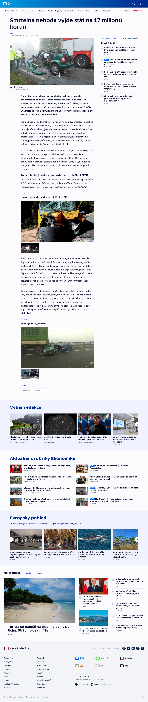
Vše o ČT (7, 687)
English (20, 697)
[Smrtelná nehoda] (52, 61)
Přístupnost (46, 697)
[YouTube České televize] (133, 648)
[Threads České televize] (142, 648)
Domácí (42, 11)
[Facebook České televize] (128, 648)
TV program (8, 658)
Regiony (58, 11)
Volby (33, 11)
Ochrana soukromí (32, 697)
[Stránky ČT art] (100, 665)
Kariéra (40, 676)
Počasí (80, 11)
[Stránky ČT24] (79, 658)
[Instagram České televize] (124, 648)
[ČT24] (7, 3)
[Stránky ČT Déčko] (79, 665)
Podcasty (107, 11)
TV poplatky (8, 665)
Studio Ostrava (43, 669)
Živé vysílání (8, 662)
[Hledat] (133, 3)
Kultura (97, 11)
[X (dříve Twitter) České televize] (138, 648)
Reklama (40, 662)
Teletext (7, 669)
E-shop (6, 680)
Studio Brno (41, 665)
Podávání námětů (44, 680)
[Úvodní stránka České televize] (17, 648)
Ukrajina (24, 11)
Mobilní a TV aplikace (12, 684)
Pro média (41, 658)
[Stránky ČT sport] (102, 658)
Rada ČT (40, 673)
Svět (50, 11)
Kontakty (41, 687)
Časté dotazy (42, 684)
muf (11, 33)
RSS (143, 697)
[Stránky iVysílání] (126, 658)
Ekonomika (69, 11)
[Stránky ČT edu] (124, 665)
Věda (88, 11)
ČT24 (46, 391)
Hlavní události (11, 11)
